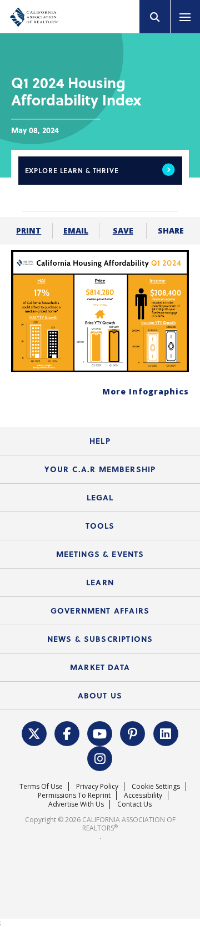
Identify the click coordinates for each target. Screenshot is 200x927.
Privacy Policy (97, 786)
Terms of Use (41, 786)
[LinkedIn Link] (165, 732)
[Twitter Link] (33, 732)
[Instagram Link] (100, 757)
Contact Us (134, 804)
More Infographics (145, 391)
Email (75, 230)
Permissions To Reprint (74, 795)
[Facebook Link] (67, 732)
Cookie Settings (156, 786)
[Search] (155, 16)
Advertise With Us (76, 804)
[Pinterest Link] (132, 732)
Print (28, 230)
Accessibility (143, 795)
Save (123, 230)
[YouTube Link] (100, 732)
